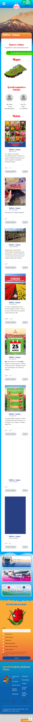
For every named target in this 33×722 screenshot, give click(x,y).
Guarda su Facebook (10, 171)
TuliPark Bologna (8, 637)
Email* (4, 628)
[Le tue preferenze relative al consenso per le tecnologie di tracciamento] (30, 719)
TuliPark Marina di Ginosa (11, 646)
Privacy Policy (5, 700)
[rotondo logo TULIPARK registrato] (16, 2)
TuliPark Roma (8, 634)
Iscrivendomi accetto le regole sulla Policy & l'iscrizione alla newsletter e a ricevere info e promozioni (14, 653)
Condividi (25, 171)
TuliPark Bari (7, 640)
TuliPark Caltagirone (9, 643)
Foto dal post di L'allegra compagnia (14, 212)
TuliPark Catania (8, 649)
